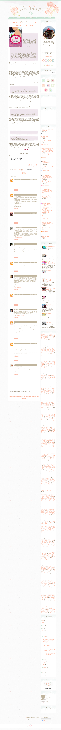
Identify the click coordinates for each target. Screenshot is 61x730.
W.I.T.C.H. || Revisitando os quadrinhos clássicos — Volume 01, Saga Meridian (47, 223)
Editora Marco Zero (48, 425)
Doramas (25, 17)
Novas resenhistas (48, 522)
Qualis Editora (43, 554)
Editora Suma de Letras (46, 439)
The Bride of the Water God (49, 581)
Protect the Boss (51, 553)
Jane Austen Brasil (45, 170)
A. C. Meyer (45, 351)
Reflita (49, 557)
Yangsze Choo (43, 611)
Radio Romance (43, 556)
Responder (15, 208)
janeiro (44, 669)
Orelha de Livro (49, 538)
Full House (51, 454)
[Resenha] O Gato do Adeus (47, 219)
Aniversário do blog (45, 359)
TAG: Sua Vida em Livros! (47, 644)
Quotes (42, 555)
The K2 (53, 583)
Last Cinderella (51, 481)
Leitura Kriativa (45, 136)
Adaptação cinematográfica (50, 352)
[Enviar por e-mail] (27, 169)
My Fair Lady (48, 511)
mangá (54, 498)
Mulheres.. (42, 510)
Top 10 (53, 593)
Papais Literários (47, 540)
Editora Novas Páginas (45, 430)
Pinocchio (46, 545)
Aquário (43, 237)
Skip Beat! (50, 571)
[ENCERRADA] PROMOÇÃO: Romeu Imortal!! (50, 323)
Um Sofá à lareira (45, 221)
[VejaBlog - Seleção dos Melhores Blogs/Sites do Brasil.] (48, 710)
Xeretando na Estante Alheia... (49, 610)
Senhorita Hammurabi (51, 568)
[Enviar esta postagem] (26, 169)
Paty (15, 343)
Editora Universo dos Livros (48, 440)
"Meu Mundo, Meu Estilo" (20, 315)
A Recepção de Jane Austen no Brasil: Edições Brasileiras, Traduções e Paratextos (47, 172)
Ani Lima (16, 244)
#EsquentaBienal (52, 335)
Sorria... (48, 573)
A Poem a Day (50, 348)
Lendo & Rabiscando (18, 294)
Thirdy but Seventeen (44, 592)
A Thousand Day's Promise (50, 349)
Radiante (53, 555)
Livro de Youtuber (48, 490)
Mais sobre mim (49, 56)
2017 (43, 628)
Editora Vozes (51, 441)
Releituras (52, 557)
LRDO (53, 496)
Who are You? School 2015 (51, 606)
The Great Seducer (44, 583)
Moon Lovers (44, 508)
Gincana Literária (47, 457)
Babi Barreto (48, 364)
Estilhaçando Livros (19, 237)
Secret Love (43, 567)
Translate (44, 720)
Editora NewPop (45, 428)
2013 (43, 672)
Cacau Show (48, 376)
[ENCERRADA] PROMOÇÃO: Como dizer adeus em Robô (50, 288)
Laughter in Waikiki (44, 482)
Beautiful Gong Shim (44, 366)
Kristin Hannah (43, 480)
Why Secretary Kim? (45, 607)
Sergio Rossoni (43, 569)
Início (13, 17)
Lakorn (46, 481)
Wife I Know (43, 608)
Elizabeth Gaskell (51, 442)
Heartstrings (43, 466)
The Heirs (50, 583)
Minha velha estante (45, 236)
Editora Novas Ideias (50, 429)
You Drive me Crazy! (49, 611)
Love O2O (52, 495)
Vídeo (46, 600)
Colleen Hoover (49, 393)
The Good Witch (52, 582)
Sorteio (52, 573)
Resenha (17, 170)
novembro (45, 634)
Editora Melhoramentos (45, 427)
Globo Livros (44, 458)
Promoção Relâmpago (50, 552)
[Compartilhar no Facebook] (30, 169)
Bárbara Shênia (51, 365)
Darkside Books (48, 401)
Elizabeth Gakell (43, 442)
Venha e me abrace (49, 598)
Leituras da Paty (16, 356)
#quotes (51, 338)
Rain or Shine (50, 556)
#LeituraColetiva (44, 337)
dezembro (45, 633)
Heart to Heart (51, 465)
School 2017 (51, 565)
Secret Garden (52, 566)
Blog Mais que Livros (45, 185)
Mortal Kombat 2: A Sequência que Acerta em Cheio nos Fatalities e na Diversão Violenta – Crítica (48, 196)
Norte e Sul (53, 520)
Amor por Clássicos (34, 17)
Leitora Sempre (17, 194)
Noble (49, 520)
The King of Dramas (44, 584)
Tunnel (50, 595)
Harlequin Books (51, 464)
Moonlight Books (45, 218)
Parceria (50, 541)
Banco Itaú (53, 364)
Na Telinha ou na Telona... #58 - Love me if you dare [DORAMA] (50, 255)
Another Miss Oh (52, 359)
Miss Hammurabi (43, 507)
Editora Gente (44, 419)
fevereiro (44, 667)
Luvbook (48, 497)
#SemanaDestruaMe (44, 339)
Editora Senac (47, 438)
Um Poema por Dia (46, 596)
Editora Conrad (48, 416)
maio (44, 662)
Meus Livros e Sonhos (46, 203)
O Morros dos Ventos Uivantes (47, 530)
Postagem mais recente (16, 396)
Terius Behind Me (44, 579)
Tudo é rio (46, 595)
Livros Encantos (17, 179)
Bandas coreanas (45, 365)
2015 (43, 631)
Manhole (43, 499)
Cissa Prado (47, 389)
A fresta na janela (45, 215)
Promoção (43, 552)
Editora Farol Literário (50, 418)
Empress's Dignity (52, 444)
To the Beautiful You (51, 592)
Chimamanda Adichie (46, 386)
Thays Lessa (48, 580)
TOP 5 (42, 594)
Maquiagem (47, 499)
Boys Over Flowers (49, 374)
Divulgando (50, 407)
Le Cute (49, 482)
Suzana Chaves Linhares (19, 262)
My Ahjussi (42, 511)
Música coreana (52, 510)
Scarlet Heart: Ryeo (46, 565)
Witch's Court (52, 608)
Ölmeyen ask (43, 537)
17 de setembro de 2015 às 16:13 (33, 213)
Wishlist (47, 608)
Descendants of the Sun (47, 403)
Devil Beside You (47, 404)
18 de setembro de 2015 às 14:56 (33, 262)
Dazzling (46, 402)
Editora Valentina (44, 441)
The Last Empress (51, 584)
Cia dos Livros (44, 387)
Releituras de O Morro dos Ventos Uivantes (47, 558)
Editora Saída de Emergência (46, 437)
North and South (45, 521)
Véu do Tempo (48, 599)
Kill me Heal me (46, 478)
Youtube (46, 612)
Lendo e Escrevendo (45, 175)
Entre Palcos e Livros (17, 287)
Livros (14, 170)
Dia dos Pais (52, 405)
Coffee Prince (50, 392)
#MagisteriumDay (51, 337)
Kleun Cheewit (47, 479)
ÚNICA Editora (22, 170)
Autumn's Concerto (49, 363)
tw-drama (53, 595)
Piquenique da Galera (52, 545)
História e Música (47, 468)
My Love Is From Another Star (48, 513)
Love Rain (42, 496)
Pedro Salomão (51, 542)
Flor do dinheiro (43, 453)
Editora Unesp (53, 439)
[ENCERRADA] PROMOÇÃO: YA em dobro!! (49, 271)
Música (47, 510)
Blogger (31, 726)
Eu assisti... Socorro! (45, 154)
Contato (50, 17)
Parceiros (44, 17)
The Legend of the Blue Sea (45, 585)
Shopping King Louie (45, 571)
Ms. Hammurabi (44, 509)
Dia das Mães (53, 404)
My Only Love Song (48, 514)
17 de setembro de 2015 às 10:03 (33, 179)
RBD (45, 557)
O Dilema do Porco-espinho (49, 528)
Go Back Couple (50, 458)
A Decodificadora (50, 345)
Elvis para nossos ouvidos (45, 443)
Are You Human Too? (45, 361)
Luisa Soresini (43, 497)
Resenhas (19, 17)
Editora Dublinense (48, 417)
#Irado (53, 336)
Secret (48, 566)
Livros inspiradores (49, 493)
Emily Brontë (46, 444)
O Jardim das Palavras (52, 529)
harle (46, 464)
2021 (43, 622)
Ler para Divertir (45, 144)
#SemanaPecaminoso (52, 339)
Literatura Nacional (45, 489)
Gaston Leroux (49, 456)
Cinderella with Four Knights (45, 388)
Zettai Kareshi (52, 612)
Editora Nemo (53, 427)
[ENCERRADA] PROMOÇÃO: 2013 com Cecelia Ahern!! (50, 297)
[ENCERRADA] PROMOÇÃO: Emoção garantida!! (50, 314)
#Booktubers (51, 334)
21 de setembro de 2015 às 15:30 (33, 343)
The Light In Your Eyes (47, 586)
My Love (46, 512)
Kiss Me (51, 478)
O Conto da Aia (47, 527)
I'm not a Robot (49, 470)
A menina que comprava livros (47, 148)
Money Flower (49, 507)
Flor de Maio (53, 451)
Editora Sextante (52, 438)
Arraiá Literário (50, 362)
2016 (43, 630)
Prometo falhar (51, 551)
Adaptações (43, 353)
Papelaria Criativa (44, 541)
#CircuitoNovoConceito (44, 335)
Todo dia (42, 593)
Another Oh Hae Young (45, 360)
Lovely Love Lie (48, 496)
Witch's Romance (43, 609)
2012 (43, 674)
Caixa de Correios (51, 377)
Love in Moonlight (49, 494)
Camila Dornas (46, 378)
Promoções (43, 553)
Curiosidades (52, 400)
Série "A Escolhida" (50, 569)
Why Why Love (52, 607)
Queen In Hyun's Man (51, 554)
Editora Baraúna (47, 414)
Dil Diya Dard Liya (44, 407)
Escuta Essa (44, 157)
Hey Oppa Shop (48, 467)
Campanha (52, 378)
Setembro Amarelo (47, 570)
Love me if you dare (47, 495)
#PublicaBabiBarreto (44, 338)
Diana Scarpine (43, 406)
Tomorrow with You (48, 593)
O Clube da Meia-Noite (46, 189)
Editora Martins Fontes (51, 426)
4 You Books (44, 161)
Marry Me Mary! (46, 500)
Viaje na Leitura (45, 231)
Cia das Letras (53, 386)
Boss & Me (45, 373)
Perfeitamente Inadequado (45, 543)
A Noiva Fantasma (49, 347)
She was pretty (53, 570)
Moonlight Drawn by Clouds (51, 508)
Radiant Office (48, 555)
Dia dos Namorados (45, 405)
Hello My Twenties (48, 466)
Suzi (15, 213)
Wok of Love (49, 609)
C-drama (48, 375)
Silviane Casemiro (18, 227)
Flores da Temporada (51, 453)
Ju (14, 275)
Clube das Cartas (46, 391)
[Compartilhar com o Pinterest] (31, 169)
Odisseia (43, 137)
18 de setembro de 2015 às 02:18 (33, 227)
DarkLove (42, 401)
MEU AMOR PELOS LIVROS (47, 133)
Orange (42, 538)
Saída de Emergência (48, 564)
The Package (53, 586)
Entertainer (44, 445)
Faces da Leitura (17, 322)
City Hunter (52, 389)
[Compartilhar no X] (29, 169)
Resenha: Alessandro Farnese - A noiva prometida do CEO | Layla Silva (47, 191)
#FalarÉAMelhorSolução (46, 336)
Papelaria (52, 540)
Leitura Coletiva (48, 484)
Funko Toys (49, 455)
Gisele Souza (53, 457)
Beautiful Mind (52, 366)
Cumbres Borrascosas (46, 400)
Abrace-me (42, 352)
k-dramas (49, 477)
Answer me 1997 (53, 360)
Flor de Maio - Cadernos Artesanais (48, 452)
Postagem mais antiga (32, 396)
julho (44, 659)
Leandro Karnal (50, 483)
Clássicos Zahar (43, 390)
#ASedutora (43, 334)
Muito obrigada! (51, 509)
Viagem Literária (45, 128)
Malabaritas (50, 498)
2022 (43, 620)
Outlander (49, 539)
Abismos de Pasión (51, 351)
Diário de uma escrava (51, 406)
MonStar (54, 507)
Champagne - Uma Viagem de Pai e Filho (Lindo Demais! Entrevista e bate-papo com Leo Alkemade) (48, 150)
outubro (44, 636)
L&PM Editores (49, 480)
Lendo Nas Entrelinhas (46, 200)
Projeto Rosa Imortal (44, 551)
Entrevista (49, 445)
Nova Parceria (52, 521)
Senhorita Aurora (43, 568)
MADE (52, 497)
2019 (43, 625)
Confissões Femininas (22, 726)
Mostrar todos (53, 239)
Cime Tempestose (51, 387)
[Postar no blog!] (28, 169)
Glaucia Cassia (17, 364)
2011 (43, 675)
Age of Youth (48, 353)
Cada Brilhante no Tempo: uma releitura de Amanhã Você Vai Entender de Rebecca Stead (47, 233)
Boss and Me (51, 373)
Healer (45, 465)
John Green (47, 476)
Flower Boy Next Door (44, 454)
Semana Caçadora (50, 567)
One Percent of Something (50, 537)
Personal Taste (48, 544)
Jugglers (51, 476)
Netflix (46, 520)
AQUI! (27, 69)
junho (44, 661)
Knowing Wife (52, 479)
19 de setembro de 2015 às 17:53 (33, 294)
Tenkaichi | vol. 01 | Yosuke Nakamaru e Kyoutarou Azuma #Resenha (47, 177)
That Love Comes (51, 579)
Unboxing (52, 596)
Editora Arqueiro (46, 413)
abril (44, 664)
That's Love (43, 580)
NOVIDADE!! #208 (46, 645)
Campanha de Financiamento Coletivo (47, 379)
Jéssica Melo (16, 309)
